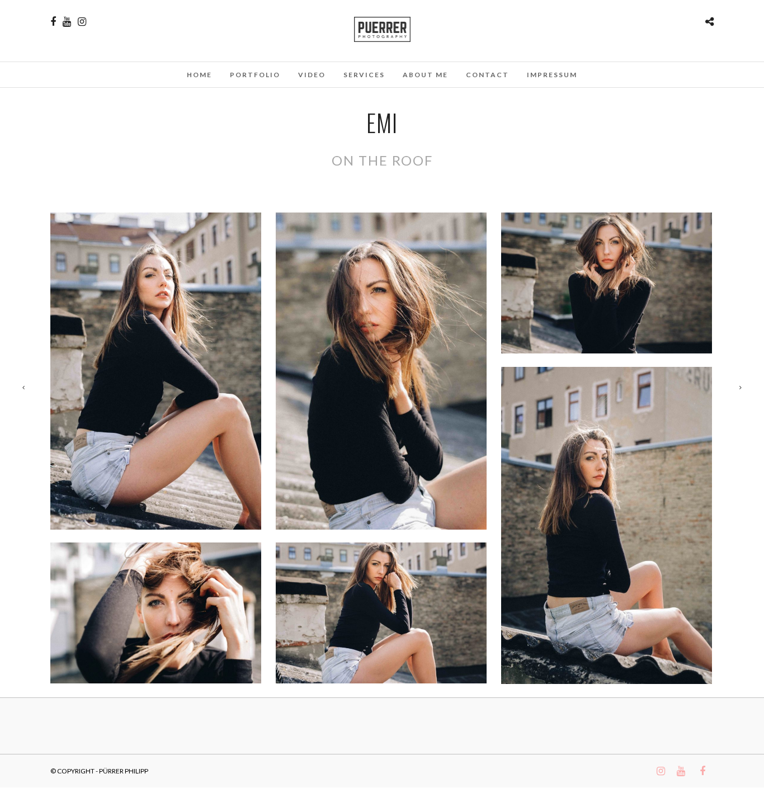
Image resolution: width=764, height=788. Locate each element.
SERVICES (364, 74)
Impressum (552, 74)
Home (199, 74)
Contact (487, 74)
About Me (425, 74)
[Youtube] (67, 22)
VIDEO (312, 74)
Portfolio (255, 74)
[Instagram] (82, 22)
